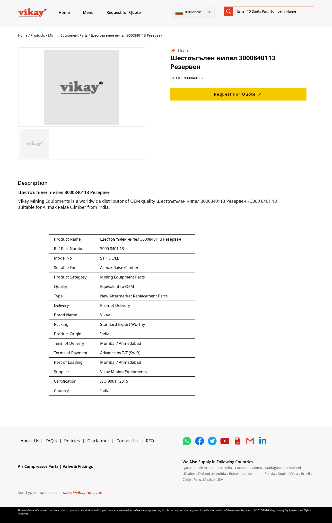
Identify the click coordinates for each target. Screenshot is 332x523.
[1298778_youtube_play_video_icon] (224, 441)
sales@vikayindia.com (83, 492)
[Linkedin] (262, 441)
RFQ (150, 441)
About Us (31, 441)
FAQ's (51, 441)
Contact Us (127, 441)
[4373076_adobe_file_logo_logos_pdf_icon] (237, 441)
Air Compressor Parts (38, 466)
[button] (94, 12)
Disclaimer (99, 441)
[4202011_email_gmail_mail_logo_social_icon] (250, 441)
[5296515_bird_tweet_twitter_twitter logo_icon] (212, 441)
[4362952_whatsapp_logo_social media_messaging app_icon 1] (187, 441)
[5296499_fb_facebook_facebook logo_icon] (199, 441)
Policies (72, 441)
